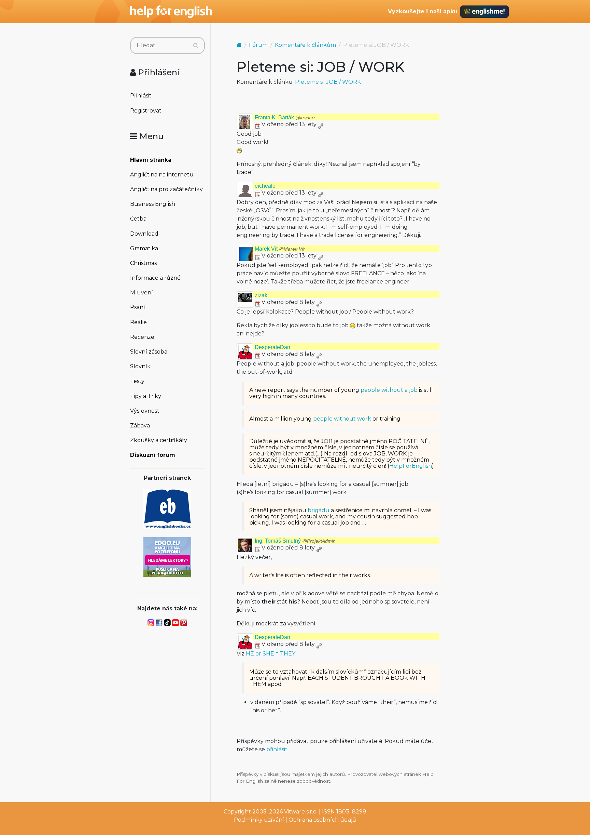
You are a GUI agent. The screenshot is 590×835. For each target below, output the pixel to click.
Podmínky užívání (259, 820)
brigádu (318, 510)
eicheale (265, 186)
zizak (261, 295)
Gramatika (144, 248)
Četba (138, 218)
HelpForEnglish (410, 466)
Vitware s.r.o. (301, 811)
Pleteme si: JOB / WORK (328, 82)
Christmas (143, 263)
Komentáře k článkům (305, 45)
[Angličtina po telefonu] (167, 556)
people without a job (389, 390)
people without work (342, 418)
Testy (137, 381)
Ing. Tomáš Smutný (295, 541)
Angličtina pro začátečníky (166, 189)
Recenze (142, 337)
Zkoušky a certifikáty (158, 440)
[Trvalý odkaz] (320, 124)
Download (144, 233)
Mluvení (141, 292)
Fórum (258, 45)
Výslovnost (144, 411)
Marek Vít (280, 249)
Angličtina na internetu (162, 174)
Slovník (140, 366)
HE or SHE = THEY (270, 653)
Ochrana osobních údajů (322, 820)
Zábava (140, 425)
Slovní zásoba (148, 351)
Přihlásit (141, 95)
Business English (152, 204)
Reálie (138, 322)
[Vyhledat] (195, 45)
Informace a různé (155, 278)
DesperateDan (272, 347)
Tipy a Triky (145, 396)
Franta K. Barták (285, 117)
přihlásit (276, 749)
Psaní (137, 307)
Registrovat (145, 110)
